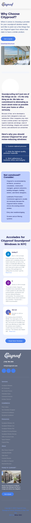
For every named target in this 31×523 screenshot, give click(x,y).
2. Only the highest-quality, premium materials (15, 152)
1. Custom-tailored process (16, 146)
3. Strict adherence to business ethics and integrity (14, 159)
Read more (9, 272)
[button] (23, 4)
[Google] (8, 371)
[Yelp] (4, 371)
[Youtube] (13, 371)
